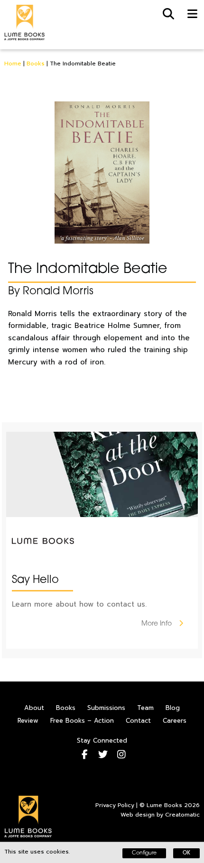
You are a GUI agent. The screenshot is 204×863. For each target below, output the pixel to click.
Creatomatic (182, 814)
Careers (174, 720)
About (34, 707)
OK (186, 853)
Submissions (106, 707)
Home (12, 63)
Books (36, 63)
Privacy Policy (114, 805)
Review (28, 720)
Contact (138, 720)
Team (145, 707)
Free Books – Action (82, 720)
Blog (173, 707)
